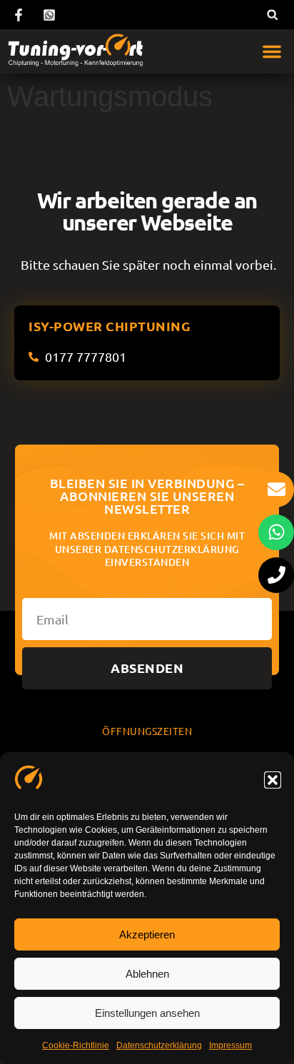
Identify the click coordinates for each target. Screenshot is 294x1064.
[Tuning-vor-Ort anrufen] (276, 575)
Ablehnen (147, 974)
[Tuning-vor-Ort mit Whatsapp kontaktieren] (276, 532)
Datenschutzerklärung (159, 1045)
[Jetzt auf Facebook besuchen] (21, 15)
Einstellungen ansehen (147, 1013)
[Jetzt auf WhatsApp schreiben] (51, 15)
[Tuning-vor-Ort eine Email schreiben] (276, 489)
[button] (272, 780)
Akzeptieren (147, 934)
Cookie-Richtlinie (75, 1045)
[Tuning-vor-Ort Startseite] (75, 51)
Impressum (230, 1045)
